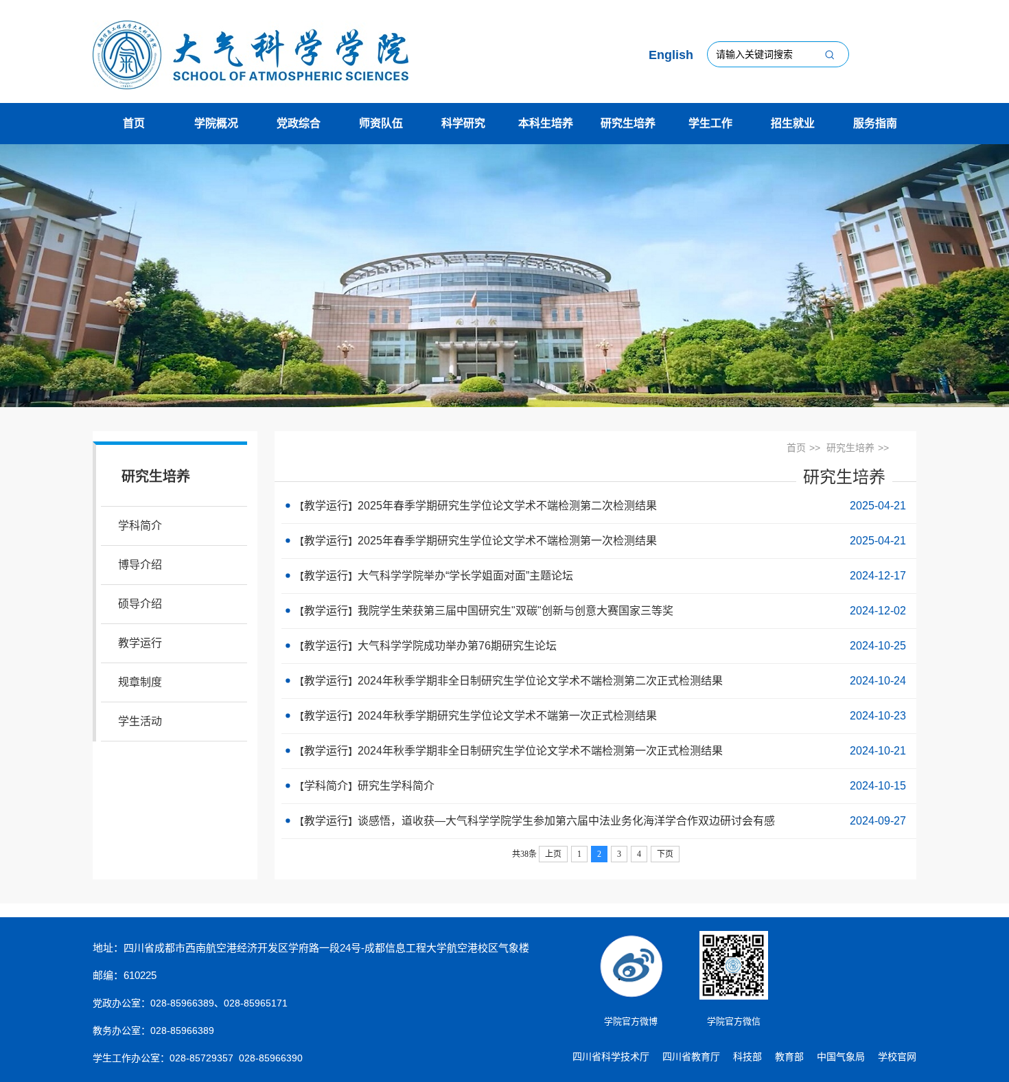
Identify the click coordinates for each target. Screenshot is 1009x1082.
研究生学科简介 (396, 786)
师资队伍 (381, 123)
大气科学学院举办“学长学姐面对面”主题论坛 (465, 576)
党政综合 (299, 123)
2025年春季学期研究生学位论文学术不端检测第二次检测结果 (507, 505)
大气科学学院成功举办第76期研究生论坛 (457, 646)
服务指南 (875, 123)
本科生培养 (545, 123)
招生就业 (793, 123)
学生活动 (140, 721)
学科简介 (140, 525)
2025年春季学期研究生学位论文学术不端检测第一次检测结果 (507, 540)
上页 (553, 854)
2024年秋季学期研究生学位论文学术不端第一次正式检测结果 (507, 716)
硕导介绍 (140, 604)
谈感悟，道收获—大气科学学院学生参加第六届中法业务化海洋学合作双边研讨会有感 (566, 821)
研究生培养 (628, 123)
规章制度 (140, 682)
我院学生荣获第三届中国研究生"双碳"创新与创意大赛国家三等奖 (515, 611)
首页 (134, 123)
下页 (665, 854)
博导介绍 (140, 565)
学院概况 (216, 123)
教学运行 (140, 643)
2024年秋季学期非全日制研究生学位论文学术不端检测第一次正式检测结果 (540, 751)
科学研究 (463, 123)
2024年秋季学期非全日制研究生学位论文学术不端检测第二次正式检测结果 (540, 681)
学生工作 (710, 123)
